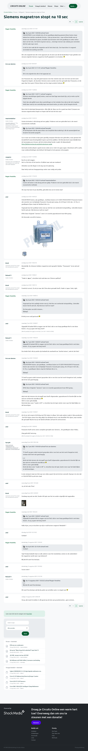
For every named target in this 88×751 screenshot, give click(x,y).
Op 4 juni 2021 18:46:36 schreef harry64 (38, 128)
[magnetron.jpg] (43, 234)
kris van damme (10, 64)
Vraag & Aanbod (40, 6)
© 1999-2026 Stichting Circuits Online (14, 747)
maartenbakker (10, 118)
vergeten (8, 157)
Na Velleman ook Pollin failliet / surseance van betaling (25, 660)
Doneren (36, 723)
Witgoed (21, 12)
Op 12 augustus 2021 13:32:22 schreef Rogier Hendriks (43, 580)
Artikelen (33, 731)
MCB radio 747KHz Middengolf (13, 449)
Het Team (54, 731)
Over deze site (56, 733)
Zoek (25, 634)
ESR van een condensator (17, 645)
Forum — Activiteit (11, 641)
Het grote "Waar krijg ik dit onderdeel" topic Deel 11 (24, 650)
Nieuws (50, 6)
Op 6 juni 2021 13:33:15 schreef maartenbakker (41, 180)
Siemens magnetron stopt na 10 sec (35, 12)
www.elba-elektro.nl (10, 123)
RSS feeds (54, 737)
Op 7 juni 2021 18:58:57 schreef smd (37, 342)
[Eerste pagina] (70, 21)
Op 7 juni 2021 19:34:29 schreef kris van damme (41, 446)
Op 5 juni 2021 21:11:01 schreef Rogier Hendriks (41, 68)
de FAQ (29, 614)
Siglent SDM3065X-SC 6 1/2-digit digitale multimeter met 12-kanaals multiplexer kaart (33, 671)
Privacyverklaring (79, 747)
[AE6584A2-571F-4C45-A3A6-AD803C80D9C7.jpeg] (24, 503)
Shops (56, 6)
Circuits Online (8, 12)
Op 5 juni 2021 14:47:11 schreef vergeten (38, 94)
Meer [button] (62, 6)
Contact (33, 740)
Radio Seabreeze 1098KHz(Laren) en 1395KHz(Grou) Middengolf (12, 446)
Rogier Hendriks (11, 29)
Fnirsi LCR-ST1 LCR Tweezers (17, 681)
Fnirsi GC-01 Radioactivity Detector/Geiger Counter (24, 676)
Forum (31, 6)
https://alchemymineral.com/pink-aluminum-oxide (37, 144)
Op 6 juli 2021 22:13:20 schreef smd (37, 546)
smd (7, 197)
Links (32, 737)
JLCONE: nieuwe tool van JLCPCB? (19, 655)
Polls (53, 735)
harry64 (8, 442)
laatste (81, 22)
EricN (7, 263)
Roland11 (9, 275)
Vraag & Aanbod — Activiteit (14, 667)
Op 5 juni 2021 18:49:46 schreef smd (37, 33)
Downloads (34, 735)
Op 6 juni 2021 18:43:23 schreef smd (37, 300)
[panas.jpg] (25, 254)
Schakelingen (34, 733)
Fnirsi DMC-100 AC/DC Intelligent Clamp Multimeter (24, 686)
